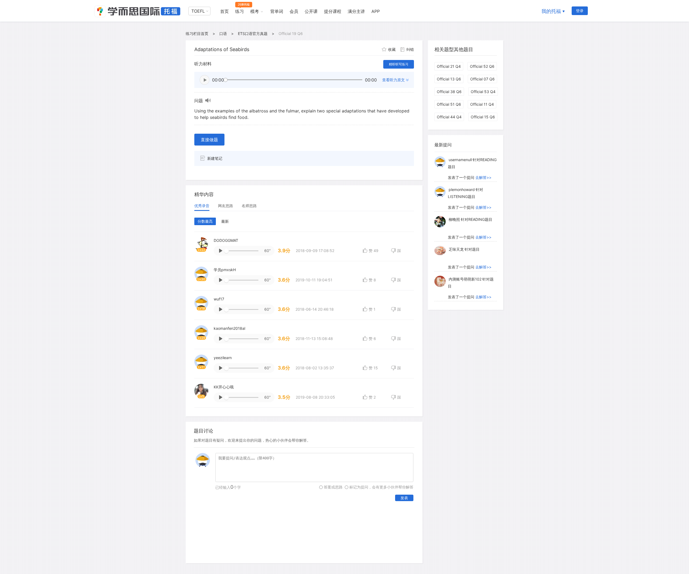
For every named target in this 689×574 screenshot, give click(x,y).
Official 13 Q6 (449, 79)
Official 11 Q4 (482, 104)
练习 (239, 11)
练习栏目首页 (197, 33)
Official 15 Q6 (483, 117)
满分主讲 (356, 11)
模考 (254, 11)
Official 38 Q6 (449, 91)
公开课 (311, 11)
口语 (223, 33)
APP (375, 11)
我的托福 (551, 11)
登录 (579, 10)
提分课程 (332, 11)
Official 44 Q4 (449, 117)
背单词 (276, 11)
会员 (294, 11)
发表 (404, 497)
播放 (204, 80)
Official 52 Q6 (482, 66)
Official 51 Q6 (449, 104)
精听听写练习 (398, 64)
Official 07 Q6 (482, 79)
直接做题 (209, 139)
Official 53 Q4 (483, 91)
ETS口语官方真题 (253, 33)
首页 (224, 11)
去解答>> (483, 177)
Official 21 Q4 (449, 66)
